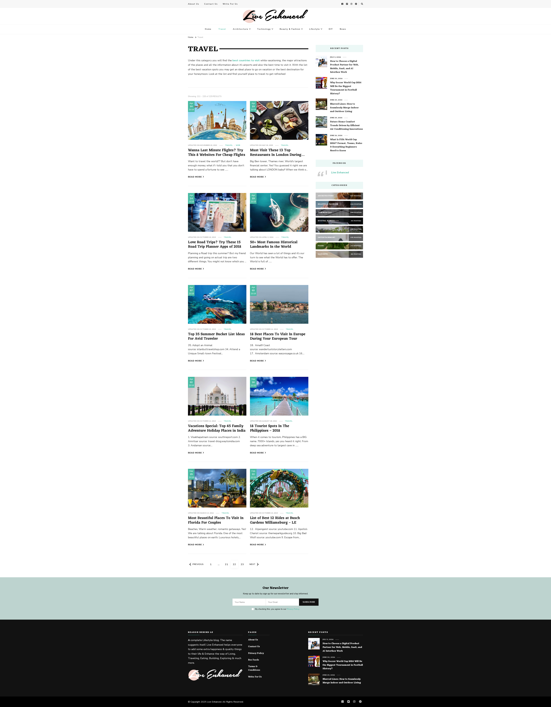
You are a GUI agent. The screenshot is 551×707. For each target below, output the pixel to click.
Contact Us (211, 4)
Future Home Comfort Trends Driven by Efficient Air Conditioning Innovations (346, 125)
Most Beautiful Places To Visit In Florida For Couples (216, 520)
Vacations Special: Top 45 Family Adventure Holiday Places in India (217, 428)
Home (208, 29)
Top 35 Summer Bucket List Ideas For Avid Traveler (216, 336)
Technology (264, 29)
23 (243, 564)
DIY (331, 29)
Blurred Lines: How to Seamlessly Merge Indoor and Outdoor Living (344, 107)
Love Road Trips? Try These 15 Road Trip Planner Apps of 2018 (214, 244)
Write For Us (230, 4)
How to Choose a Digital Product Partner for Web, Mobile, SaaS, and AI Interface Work (344, 67)
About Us (193, 4)
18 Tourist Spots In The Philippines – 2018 (269, 428)
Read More (195, 176)
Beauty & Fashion (290, 29)
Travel (222, 29)
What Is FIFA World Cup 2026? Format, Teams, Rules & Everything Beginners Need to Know (346, 145)
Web (238, 145)
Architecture (240, 29)
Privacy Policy (293, 609)
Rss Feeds (253, 660)
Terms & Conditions (254, 668)
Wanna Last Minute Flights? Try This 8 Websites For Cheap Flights (216, 152)
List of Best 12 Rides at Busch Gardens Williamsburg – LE (275, 520)
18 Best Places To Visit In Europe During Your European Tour (277, 336)
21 (227, 564)
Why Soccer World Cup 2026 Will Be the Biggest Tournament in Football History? (345, 88)
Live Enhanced (340, 172)
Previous (198, 564)
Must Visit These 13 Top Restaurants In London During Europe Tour (275, 155)
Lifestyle (314, 29)
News (343, 29)
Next (252, 564)
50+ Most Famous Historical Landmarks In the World (273, 244)
